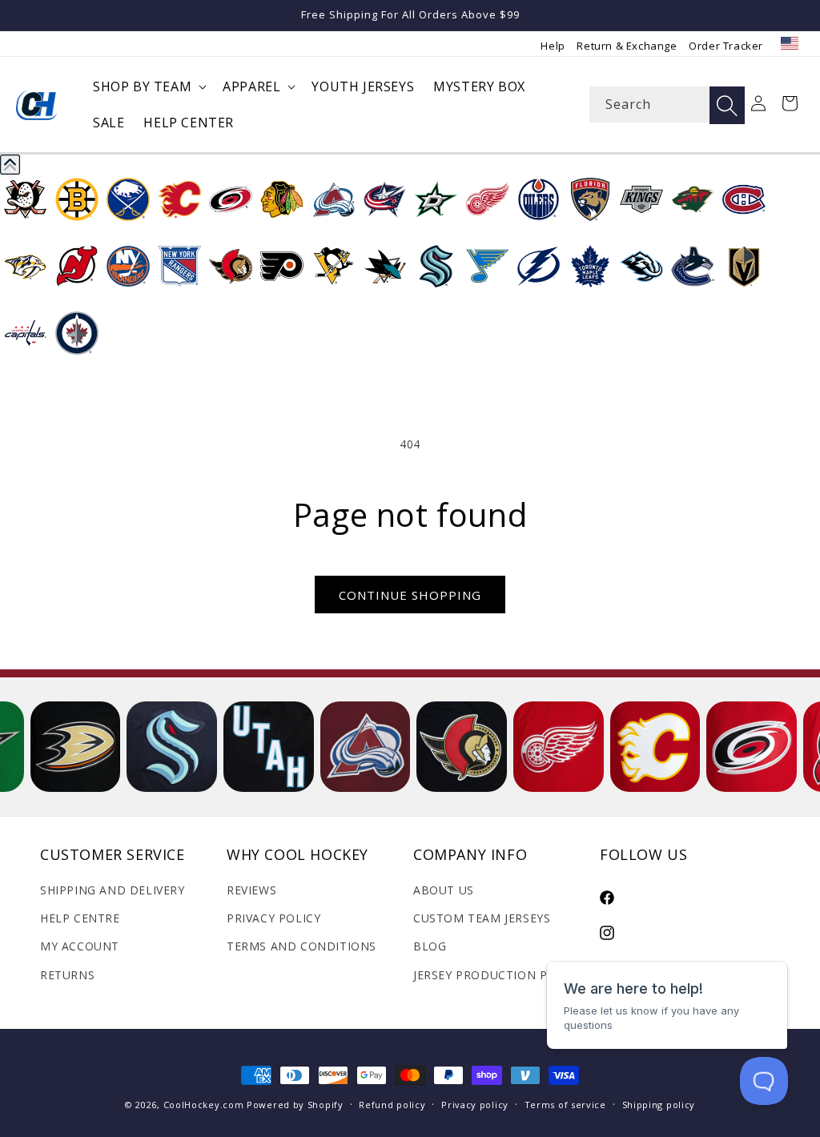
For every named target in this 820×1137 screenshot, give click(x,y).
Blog (429, 946)
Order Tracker (726, 45)
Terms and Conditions (301, 946)
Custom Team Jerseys (481, 918)
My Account (79, 946)
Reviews (251, 890)
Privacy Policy (273, 918)
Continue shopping (410, 595)
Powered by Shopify (295, 1105)
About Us (443, 890)
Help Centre (80, 918)
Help (553, 45)
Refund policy (392, 1105)
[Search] (727, 105)
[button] (148, 87)
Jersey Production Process (503, 974)
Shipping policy (659, 1105)
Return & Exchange (627, 45)
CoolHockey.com (203, 1105)
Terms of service (565, 1105)
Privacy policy (474, 1105)
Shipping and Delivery (112, 890)
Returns (67, 974)
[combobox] (667, 104)
